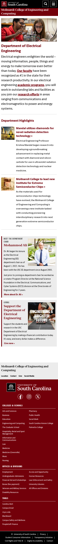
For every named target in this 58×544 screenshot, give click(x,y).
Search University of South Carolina (46, 4)
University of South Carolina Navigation (53, 4)
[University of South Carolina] (29, 387)
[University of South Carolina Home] (14, 3)
